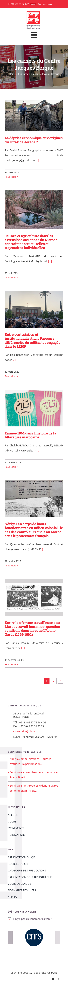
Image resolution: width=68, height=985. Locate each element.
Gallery (38, 115)
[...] (37, 160)
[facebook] (59, 974)
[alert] (34, 918)
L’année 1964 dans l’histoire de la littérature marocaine (29, 407)
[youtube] (53, 974)
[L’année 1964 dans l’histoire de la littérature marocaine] (34, 408)
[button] (10, 935)
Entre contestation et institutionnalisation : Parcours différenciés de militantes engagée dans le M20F (29, 309)
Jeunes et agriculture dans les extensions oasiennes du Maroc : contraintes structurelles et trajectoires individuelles (29, 209)
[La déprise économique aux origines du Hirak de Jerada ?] (34, 115)
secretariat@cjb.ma (24, 731)
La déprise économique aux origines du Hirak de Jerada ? (29, 115)
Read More (10, 176)
